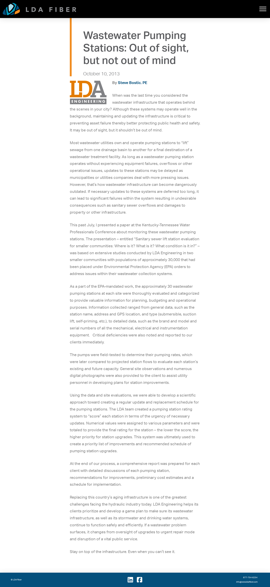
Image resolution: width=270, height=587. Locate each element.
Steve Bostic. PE (132, 83)
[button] (262, 9)
